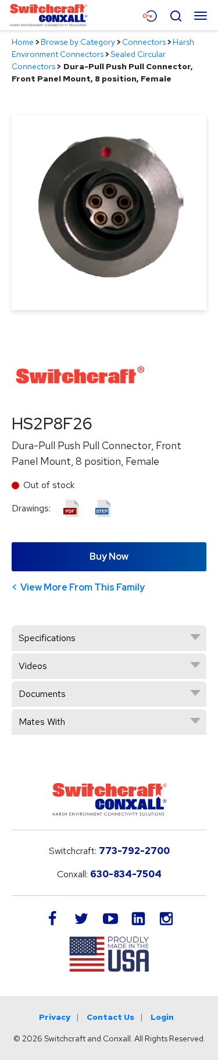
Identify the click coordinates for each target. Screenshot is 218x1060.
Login (162, 1017)
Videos (33, 666)
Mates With (42, 722)
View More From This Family (82, 587)
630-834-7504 (126, 874)
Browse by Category (78, 42)
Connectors (144, 42)
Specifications (47, 638)
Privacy (54, 1017)
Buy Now (109, 556)
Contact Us (110, 1017)
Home (23, 42)
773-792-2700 (134, 851)
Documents (42, 694)
